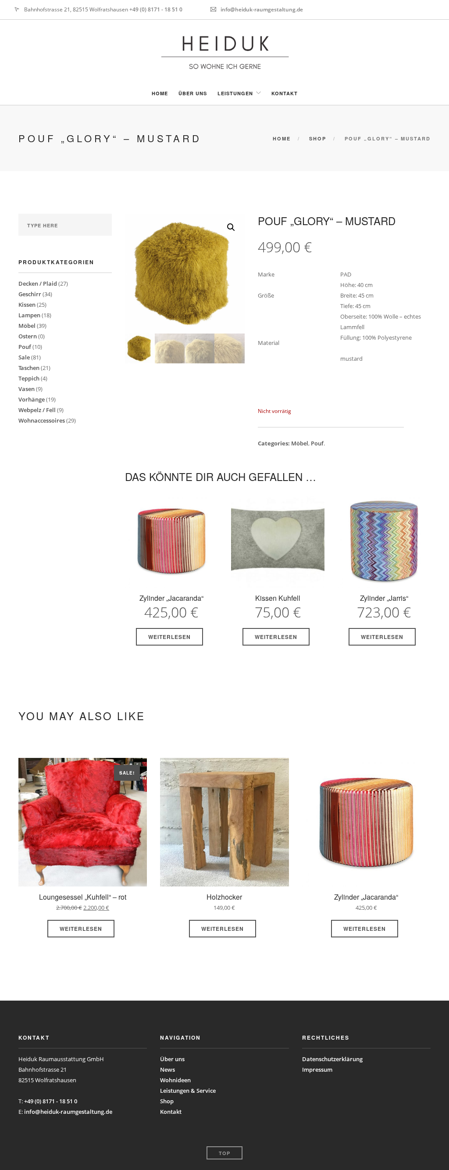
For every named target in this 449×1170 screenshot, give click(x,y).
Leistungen (235, 93)
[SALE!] (82, 824)
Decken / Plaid (37, 283)
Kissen (27, 305)
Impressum (317, 1069)
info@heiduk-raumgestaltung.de (262, 9)
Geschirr (29, 294)
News (167, 1069)
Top (224, 1153)
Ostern (27, 336)
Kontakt (284, 93)
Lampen (29, 315)
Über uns (192, 93)
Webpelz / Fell (37, 410)
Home (160, 93)
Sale (24, 357)
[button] (231, 227)
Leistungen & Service (188, 1091)
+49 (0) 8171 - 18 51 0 (155, 9)
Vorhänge (31, 399)
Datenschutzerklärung (332, 1059)
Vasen (26, 389)
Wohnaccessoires (41, 420)
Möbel (27, 326)
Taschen (28, 368)
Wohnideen (175, 1080)
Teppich (28, 378)
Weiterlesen (169, 637)
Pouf (24, 347)
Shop (317, 138)
